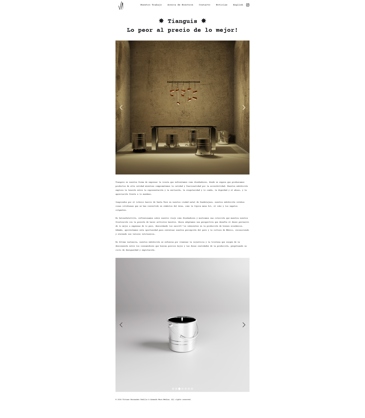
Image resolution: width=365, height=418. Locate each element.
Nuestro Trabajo (151, 4)
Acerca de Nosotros (180, 4)
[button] (121, 108)
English (238, 4)
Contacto (204, 4)
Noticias (221, 4)
